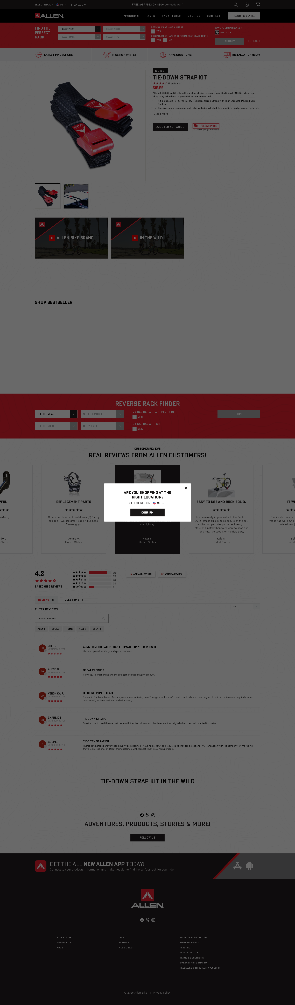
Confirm (147, 512)
